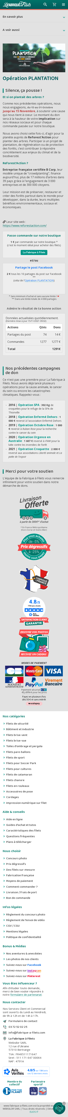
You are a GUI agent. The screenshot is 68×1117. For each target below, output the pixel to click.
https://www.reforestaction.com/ (25, 226)
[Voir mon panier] (54, 4)
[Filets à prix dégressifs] (34, 547)
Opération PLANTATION (39, 280)
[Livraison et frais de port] (34, 510)
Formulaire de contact (23, 1021)
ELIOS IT (34, 1111)
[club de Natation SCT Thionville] (43, 1091)
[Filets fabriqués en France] (34, 579)
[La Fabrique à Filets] (17, 4)
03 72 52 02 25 (18, 1027)
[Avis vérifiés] (34, 621)
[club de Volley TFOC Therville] (34, 1091)
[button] (63, 4)
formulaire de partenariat (26, 994)
